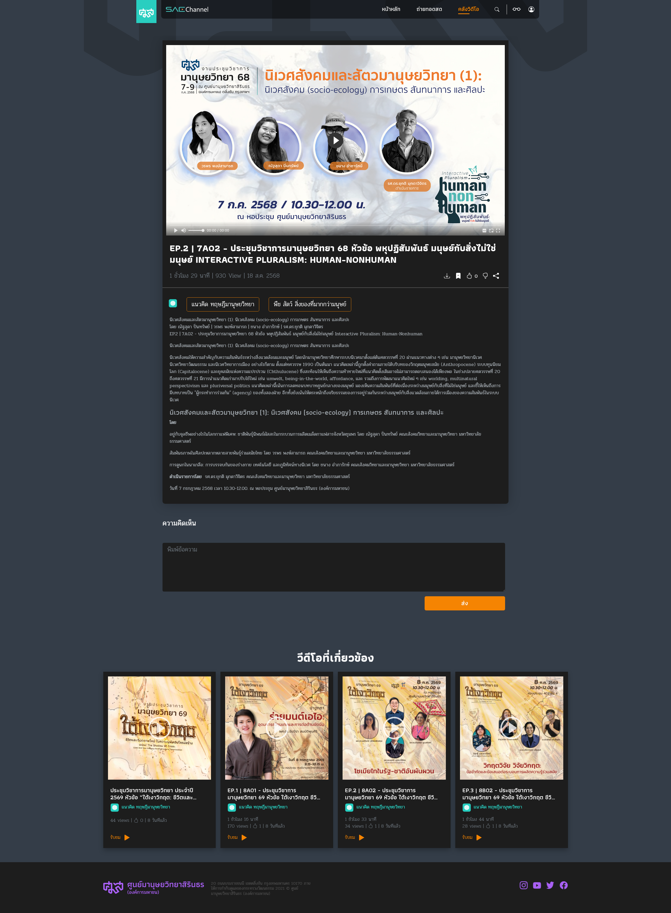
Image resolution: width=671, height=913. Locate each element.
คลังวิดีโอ (468, 9)
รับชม (116, 837)
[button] (516, 9)
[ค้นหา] (497, 9)
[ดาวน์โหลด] (447, 276)
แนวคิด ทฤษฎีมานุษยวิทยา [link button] (223, 304)
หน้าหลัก (391, 9)
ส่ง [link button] (464, 603)
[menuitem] (391, 9)
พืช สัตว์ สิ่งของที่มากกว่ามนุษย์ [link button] (310, 304)
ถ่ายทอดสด (429, 9)
